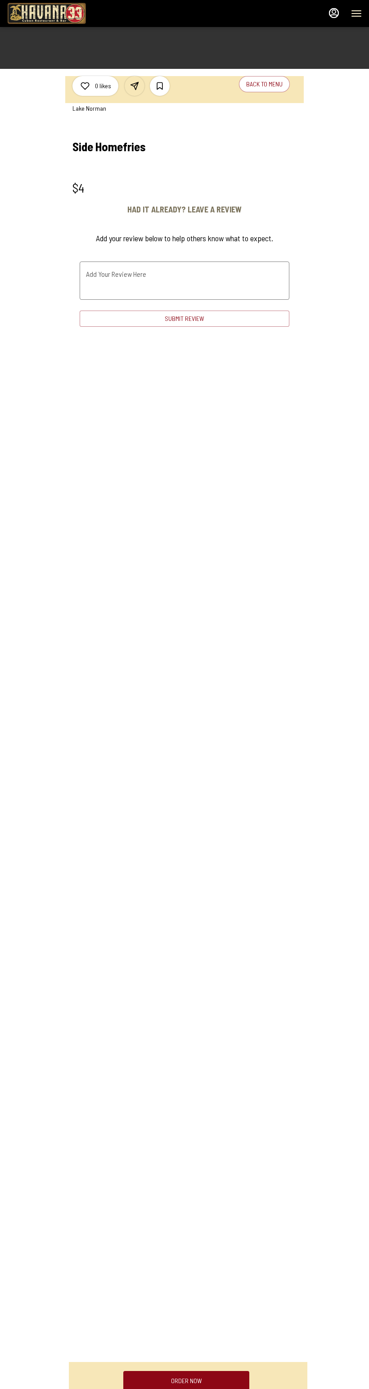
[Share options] (134, 86)
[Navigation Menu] (356, 13)
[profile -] (333, 13)
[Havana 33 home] (47, 13)
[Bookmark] (160, 86)
